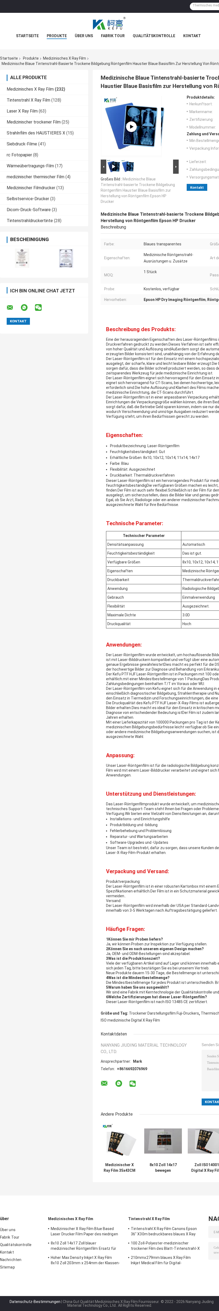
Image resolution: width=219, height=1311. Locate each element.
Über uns (84, 36)
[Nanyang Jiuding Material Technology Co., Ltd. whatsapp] (27, 308)
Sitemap (7, 1267)
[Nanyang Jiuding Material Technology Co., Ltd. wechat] (41, 308)
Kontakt (192, 36)
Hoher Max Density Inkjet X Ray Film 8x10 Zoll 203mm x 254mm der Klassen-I (85, 1261)
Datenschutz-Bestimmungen (35, 1302)
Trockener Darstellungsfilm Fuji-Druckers (164, 1013)
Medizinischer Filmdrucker (31, 187)
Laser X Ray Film (22, 111)
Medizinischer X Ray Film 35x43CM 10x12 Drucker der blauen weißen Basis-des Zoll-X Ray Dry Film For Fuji (120, 1168)
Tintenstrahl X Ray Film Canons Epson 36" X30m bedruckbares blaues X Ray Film (164, 1232)
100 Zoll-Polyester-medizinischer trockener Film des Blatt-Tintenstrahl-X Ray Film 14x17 (165, 1246)
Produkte (57, 36)
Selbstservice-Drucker (28, 198)
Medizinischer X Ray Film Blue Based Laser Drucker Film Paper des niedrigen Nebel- (84, 1232)
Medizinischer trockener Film (34, 122)
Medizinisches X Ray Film (64, 58)
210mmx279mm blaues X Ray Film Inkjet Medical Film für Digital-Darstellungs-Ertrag (161, 1261)
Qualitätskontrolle (154, 36)
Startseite (27, 36)
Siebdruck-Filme (22, 143)
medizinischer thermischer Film (35, 176)
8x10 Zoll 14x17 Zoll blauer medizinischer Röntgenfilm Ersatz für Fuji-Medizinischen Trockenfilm (83, 1246)
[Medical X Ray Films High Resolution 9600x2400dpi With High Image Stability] (131, 126)
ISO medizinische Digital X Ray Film (130, 1020)
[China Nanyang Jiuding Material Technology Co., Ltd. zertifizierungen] (22, 258)
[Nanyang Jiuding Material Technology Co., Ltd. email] (13, 308)
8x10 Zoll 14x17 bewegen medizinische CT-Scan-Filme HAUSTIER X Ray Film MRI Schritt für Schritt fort (163, 1168)
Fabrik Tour (113, 36)
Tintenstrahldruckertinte (30, 220)
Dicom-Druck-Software (29, 209)
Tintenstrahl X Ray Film (28, 100)
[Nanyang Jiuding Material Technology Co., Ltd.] (109, 24)
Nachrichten (10, 1260)
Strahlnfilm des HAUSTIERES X (36, 133)
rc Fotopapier (19, 154)
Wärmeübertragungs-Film (30, 165)
